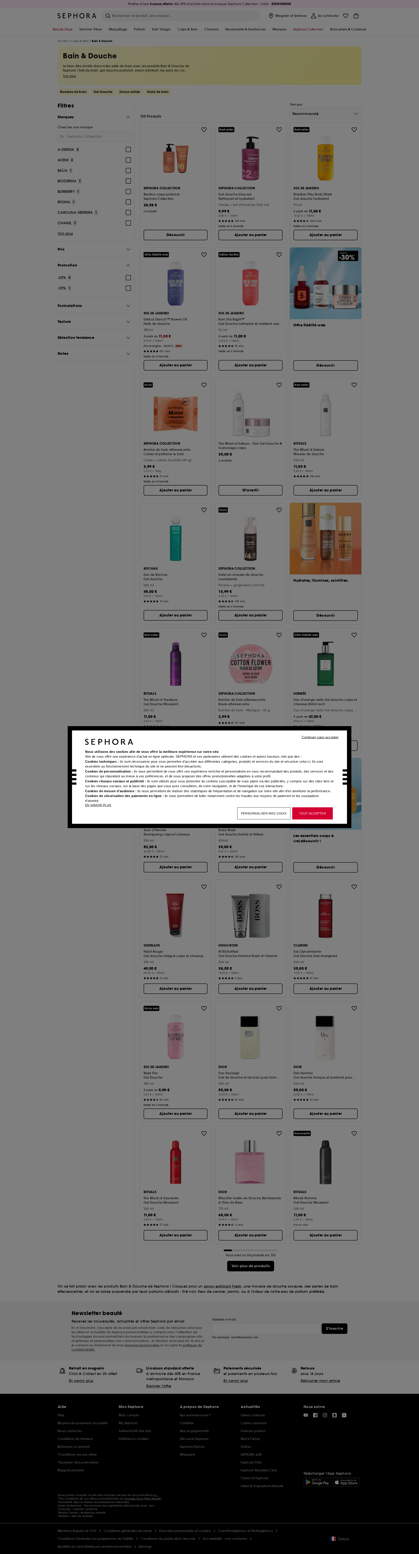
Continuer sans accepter (320, 737)
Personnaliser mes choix (264, 813)
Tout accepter (312, 813)
